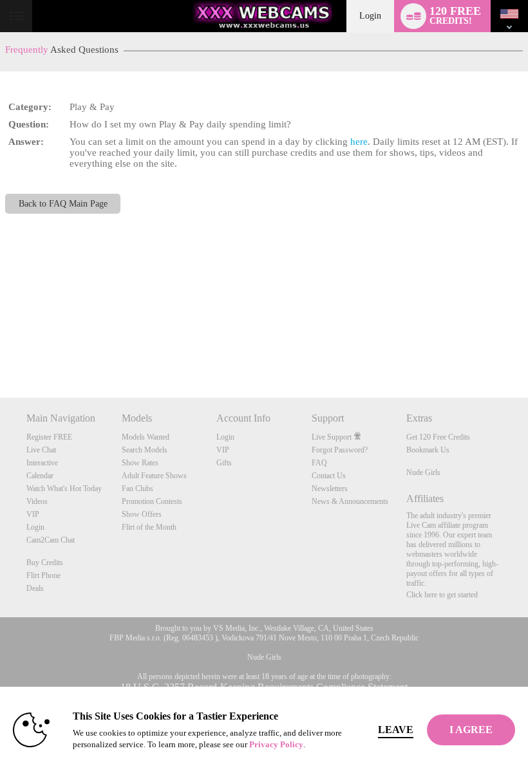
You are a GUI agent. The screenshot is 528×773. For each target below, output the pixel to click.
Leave (395, 729)
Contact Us (329, 475)
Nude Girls (423, 472)
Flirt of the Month (149, 527)
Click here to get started (442, 594)
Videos (37, 501)
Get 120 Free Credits (438, 437)
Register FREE (49, 437)
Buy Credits (44, 562)
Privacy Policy (276, 744)
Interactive (42, 462)
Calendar (39, 475)
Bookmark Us (427, 449)
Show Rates (140, 462)
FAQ (319, 462)
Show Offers (142, 514)
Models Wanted (145, 437)
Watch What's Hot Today (64, 488)
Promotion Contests (152, 501)
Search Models (144, 449)
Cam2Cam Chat (50, 540)
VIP (32, 514)
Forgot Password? (340, 449)
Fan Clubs (137, 488)
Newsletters (330, 488)
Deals (35, 588)
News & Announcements (350, 501)
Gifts (224, 462)
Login (370, 16)
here (359, 141)
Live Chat (41, 449)
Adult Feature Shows (154, 475)
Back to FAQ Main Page (63, 204)
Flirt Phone (43, 575)
